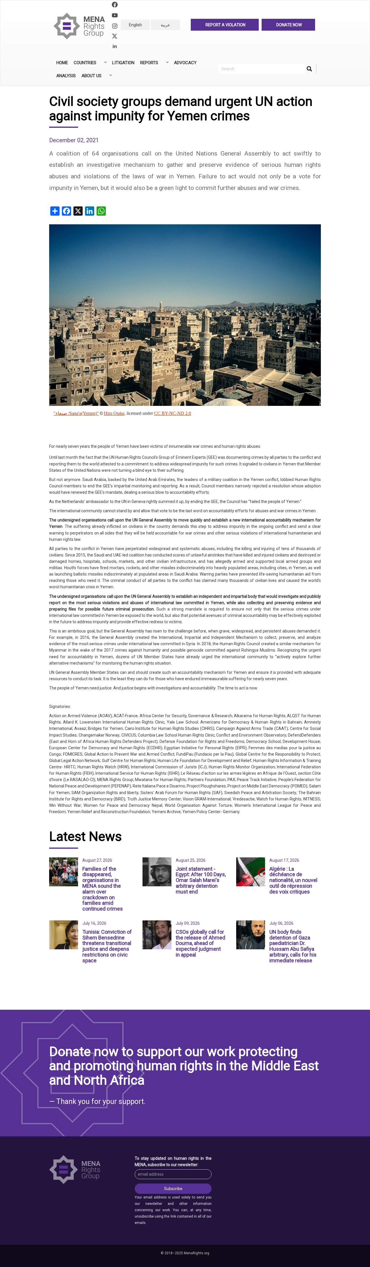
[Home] (81, 26)
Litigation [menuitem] (123, 62)
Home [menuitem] (62, 62)
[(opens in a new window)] (114, 5)
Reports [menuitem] (147, 64)
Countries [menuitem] (83, 64)
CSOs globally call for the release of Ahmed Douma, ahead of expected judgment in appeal (200, 943)
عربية (165, 25)
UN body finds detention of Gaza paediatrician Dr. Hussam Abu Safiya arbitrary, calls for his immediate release (293, 946)
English (135, 25)
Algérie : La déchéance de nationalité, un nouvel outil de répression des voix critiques (293, 880)
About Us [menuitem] (90, 77)
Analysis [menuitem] (66, 75)
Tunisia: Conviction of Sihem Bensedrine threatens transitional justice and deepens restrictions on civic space (107, 946)
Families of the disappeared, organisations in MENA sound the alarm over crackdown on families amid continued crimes (102, 889)
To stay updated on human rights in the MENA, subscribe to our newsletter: (173, 1161)
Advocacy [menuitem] (185, 62)
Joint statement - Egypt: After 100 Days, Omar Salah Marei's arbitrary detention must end (201, 880)
